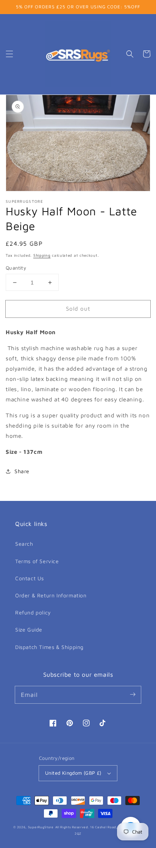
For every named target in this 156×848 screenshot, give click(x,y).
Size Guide (28, 629)
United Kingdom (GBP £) (73, 773)
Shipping (42, 255)
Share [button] (22, 471)
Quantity (16, 268)
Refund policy (33, 612)
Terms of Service (37, 561)
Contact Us (29, 578)
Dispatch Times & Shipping (49, 647)
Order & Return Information (51, 595)
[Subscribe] (132, 694)
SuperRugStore (41, 827)
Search (24, 543)
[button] (9, 54)
